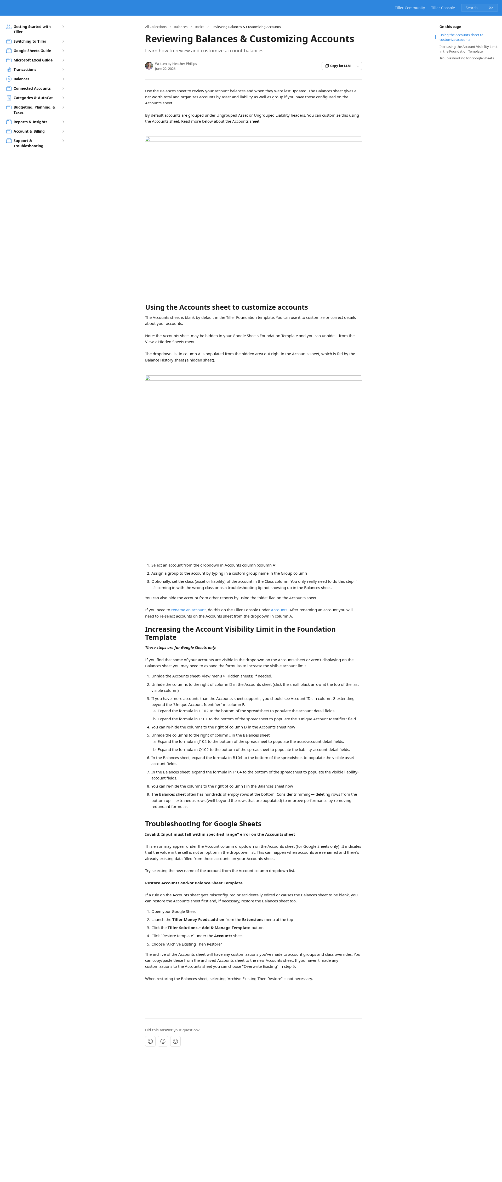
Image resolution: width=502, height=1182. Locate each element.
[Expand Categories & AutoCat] (63, 97)
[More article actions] (358, 66)
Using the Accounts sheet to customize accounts (461, 37)
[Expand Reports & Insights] (63, 122)
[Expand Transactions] (63, 69)
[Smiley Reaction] (175, 1041)
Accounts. (279, 609)
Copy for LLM (340, 66)
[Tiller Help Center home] (5, 8)
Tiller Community (410, 7)
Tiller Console (443, 7)
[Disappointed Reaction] (150, 1041)
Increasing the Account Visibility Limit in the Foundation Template (469, 49)
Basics (199, 26)
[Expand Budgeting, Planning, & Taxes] (63, 107)
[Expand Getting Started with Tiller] (63, 26)
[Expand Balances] (63, 79)
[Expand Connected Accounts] (63, 88)
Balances (180, 26)
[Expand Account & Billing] (63, 131)
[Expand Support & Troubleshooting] (63, 140)
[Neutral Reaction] (163, 1041)
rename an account (188, 609)
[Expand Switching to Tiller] (63, 41)
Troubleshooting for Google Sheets (467, 58)
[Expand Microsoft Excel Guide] (63, 60)
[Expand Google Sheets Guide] (63, 50)
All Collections (156, 26)
